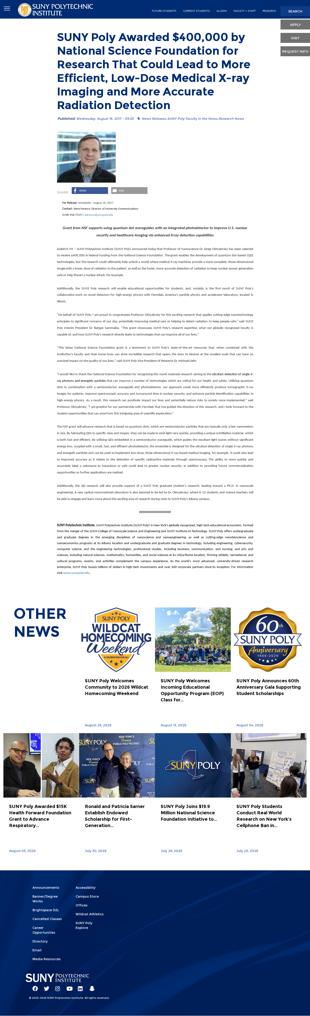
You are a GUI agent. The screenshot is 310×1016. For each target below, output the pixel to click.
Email (37, 950)
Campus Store (87, 896)
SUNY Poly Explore (84, 925)
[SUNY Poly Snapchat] (90, 986)
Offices (81, 905)
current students (196, 10)
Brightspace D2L (45, 910)
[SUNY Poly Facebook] (33, 986)
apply (295, 24)
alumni (222, 10)
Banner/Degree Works (45, 898)
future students (164, 10)
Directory (40, 941)
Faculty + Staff (245, 10)
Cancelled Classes (47, 919)
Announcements (45, 888)
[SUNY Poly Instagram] (56, 986)
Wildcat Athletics (89, 914)
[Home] (56, 9)
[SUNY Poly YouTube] (67, 986)
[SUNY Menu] (7, 8)
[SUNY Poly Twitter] (44, 986)
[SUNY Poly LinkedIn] (79, 986)
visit (295, 38)
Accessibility (86, 888)
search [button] (295, 11)
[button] (90, 190)
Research (269, 10)
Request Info (295, 51)
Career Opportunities (43, 930)
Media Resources (46, 959)
